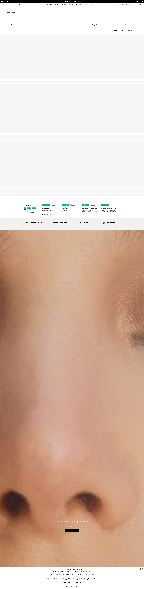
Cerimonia (49, 4)
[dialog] (72, 578)
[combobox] (140, 569)
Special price (73, 4)
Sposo (64, 4)
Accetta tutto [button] (66, 582)
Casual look (83, 4)
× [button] (142, 568)
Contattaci (70, 531)
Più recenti (129, 30)
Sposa (57, 4)
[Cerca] (135, 4)
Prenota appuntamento (126, 4)
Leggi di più (77, 576)
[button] (137, 1)
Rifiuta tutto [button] (78, 582)
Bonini (92, 4)
